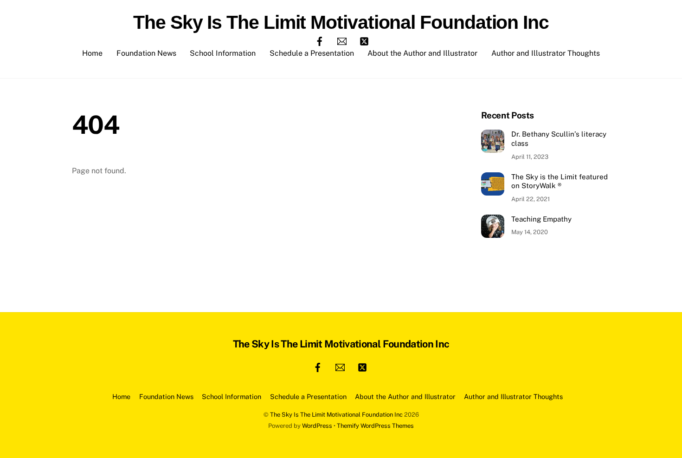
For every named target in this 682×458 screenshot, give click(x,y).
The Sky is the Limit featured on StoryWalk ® (559, 181)
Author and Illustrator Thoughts (545, 53)
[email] (342, 40)
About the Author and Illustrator (422, 53)
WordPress (317, 425)
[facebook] (319, 40)
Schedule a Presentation (312, 53)
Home (92, 53)
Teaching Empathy (541, 219)
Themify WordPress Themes (375, 425)
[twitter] (364, 40)
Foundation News (146, 53)
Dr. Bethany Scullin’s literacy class (558, 138)
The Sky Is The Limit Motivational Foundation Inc (336, 414)
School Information (223, 53)
